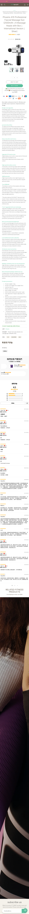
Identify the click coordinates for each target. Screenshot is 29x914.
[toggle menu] (1, 5)
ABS (8, 337)
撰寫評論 (5, 351)
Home (14, 10)
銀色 (20, 337)
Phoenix (7, 329)
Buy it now (14, 85)
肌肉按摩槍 (14, 337)
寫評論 (12, 403)
